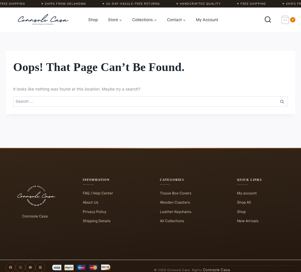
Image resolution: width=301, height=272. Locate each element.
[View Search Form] (267, 19)
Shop (93, 19)
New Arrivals (247, 221)
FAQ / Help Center (98, 193)
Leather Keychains (175, 211)
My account (247, 193)
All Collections (172, 221)
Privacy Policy (94, 211)
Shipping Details (97, 221)
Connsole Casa (35, 216)
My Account (207, 19)
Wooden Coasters (175, 202)
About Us (90, 202)
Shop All (244, 202)
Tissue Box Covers (175, 193)
